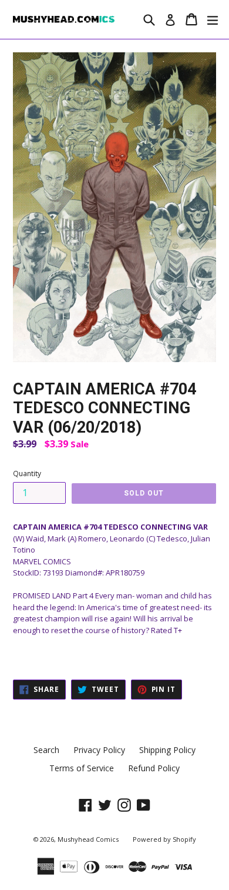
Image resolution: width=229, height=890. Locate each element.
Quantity (27, 474)
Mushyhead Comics (88, 839)
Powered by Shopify (164, 839)
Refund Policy (154, 768)
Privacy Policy (99, 749)
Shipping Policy (167, 749)
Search (46, 749)
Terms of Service (81, 768)
